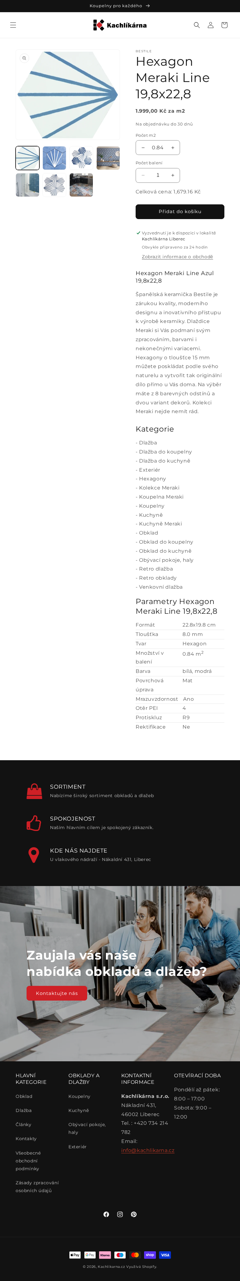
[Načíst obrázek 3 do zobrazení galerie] (81, 158)
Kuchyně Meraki (160, 524)
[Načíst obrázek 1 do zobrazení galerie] (27, 158)
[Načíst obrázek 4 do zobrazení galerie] (108, 158)
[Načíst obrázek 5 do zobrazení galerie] (27, 185)
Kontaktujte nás (57, 993)
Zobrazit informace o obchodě (177, 256)
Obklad (148, 533)
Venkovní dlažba (161, 587)
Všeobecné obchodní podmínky (28, 1160)
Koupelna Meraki (161, 497)
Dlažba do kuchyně (164, 461)
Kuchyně (151, 515)
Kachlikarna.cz (111, 1266)
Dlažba (148, 443)
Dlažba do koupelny (165, 452)
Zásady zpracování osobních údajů (37, 1186)
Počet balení (149, 162)
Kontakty (26, 1138)
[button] (13, 25)
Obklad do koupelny (166, 542)
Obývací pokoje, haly (166, 560)
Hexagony (152, 479)
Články (24, 1124)
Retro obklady (158, 578)
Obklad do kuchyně (165, 551)
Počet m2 (146, 135)
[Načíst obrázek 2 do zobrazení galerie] (54, 158)
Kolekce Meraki (159, 488)
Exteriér (149, 470)
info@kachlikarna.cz (147, 1150)
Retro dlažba (156, 569)
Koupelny (152, 506)
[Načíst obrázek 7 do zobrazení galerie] (81, 185)
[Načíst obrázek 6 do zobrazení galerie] (54, 185)
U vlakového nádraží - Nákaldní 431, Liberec (100, 859)
